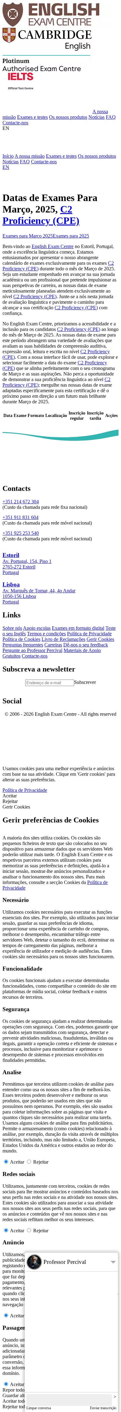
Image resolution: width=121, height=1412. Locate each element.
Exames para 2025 (71, 235)
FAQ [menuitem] (25, 161)
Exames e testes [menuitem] (61, 156)
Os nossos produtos (68, 117)
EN (5, 128)
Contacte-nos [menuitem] (44, 161)
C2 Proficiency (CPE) (40, 215)
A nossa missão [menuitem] (30, 156)
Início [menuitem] (8, 156)
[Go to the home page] (56, 25)
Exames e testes (32, 117)
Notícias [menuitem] (10, 161)
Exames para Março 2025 (27, 235)
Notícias (96, 117)
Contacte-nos (15, 122)
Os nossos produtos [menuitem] (97, 156)
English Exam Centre (53, 246)
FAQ (111, 117)
